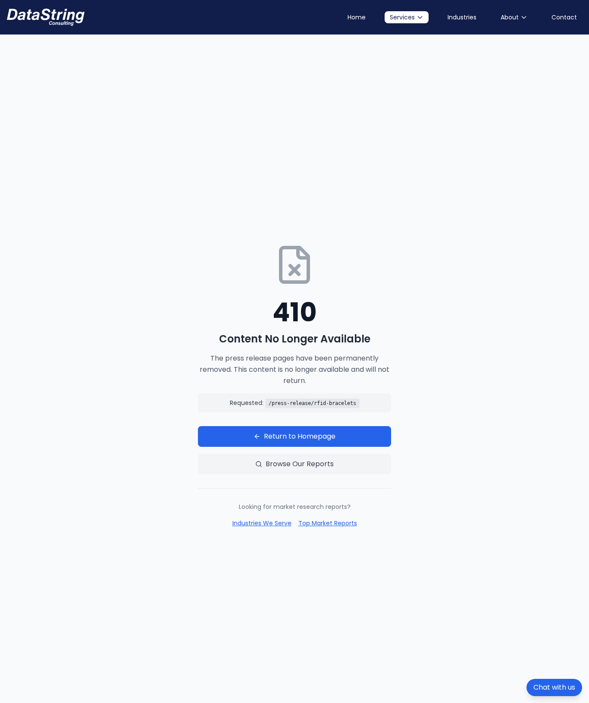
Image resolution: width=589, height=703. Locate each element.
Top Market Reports (327, 523)
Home (357, 17)
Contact (564, 17)
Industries (462, 17)
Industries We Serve (261, 523)
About (510, 17)
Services (402, 17)
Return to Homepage (299, 436)
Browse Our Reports (300, 464)
